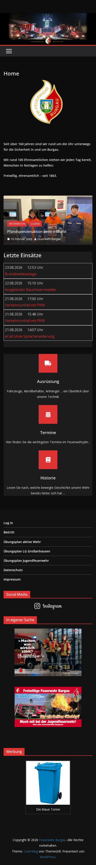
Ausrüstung (48, 381)
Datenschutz (13, 570)
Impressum (12, 579)
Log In (8, 523)
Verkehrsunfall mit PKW (25, 305)
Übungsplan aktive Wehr (22, 542)
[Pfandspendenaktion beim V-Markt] (48, 198)
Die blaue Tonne (48, 809)
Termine (48, 432)
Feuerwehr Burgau (49, 239)
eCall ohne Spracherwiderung (29, 336)
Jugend (35, 223)
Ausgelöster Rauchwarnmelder (30, 289)
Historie (48, 478)
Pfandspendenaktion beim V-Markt (37, 231)
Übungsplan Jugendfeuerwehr (26, 560)
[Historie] (48, 459)
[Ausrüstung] (48, 363)
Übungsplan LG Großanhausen (27, 551)
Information (17, 223)
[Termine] (48, 414)
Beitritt (9, 532)
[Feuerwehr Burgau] (48, 16)
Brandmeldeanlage (21, 274)
